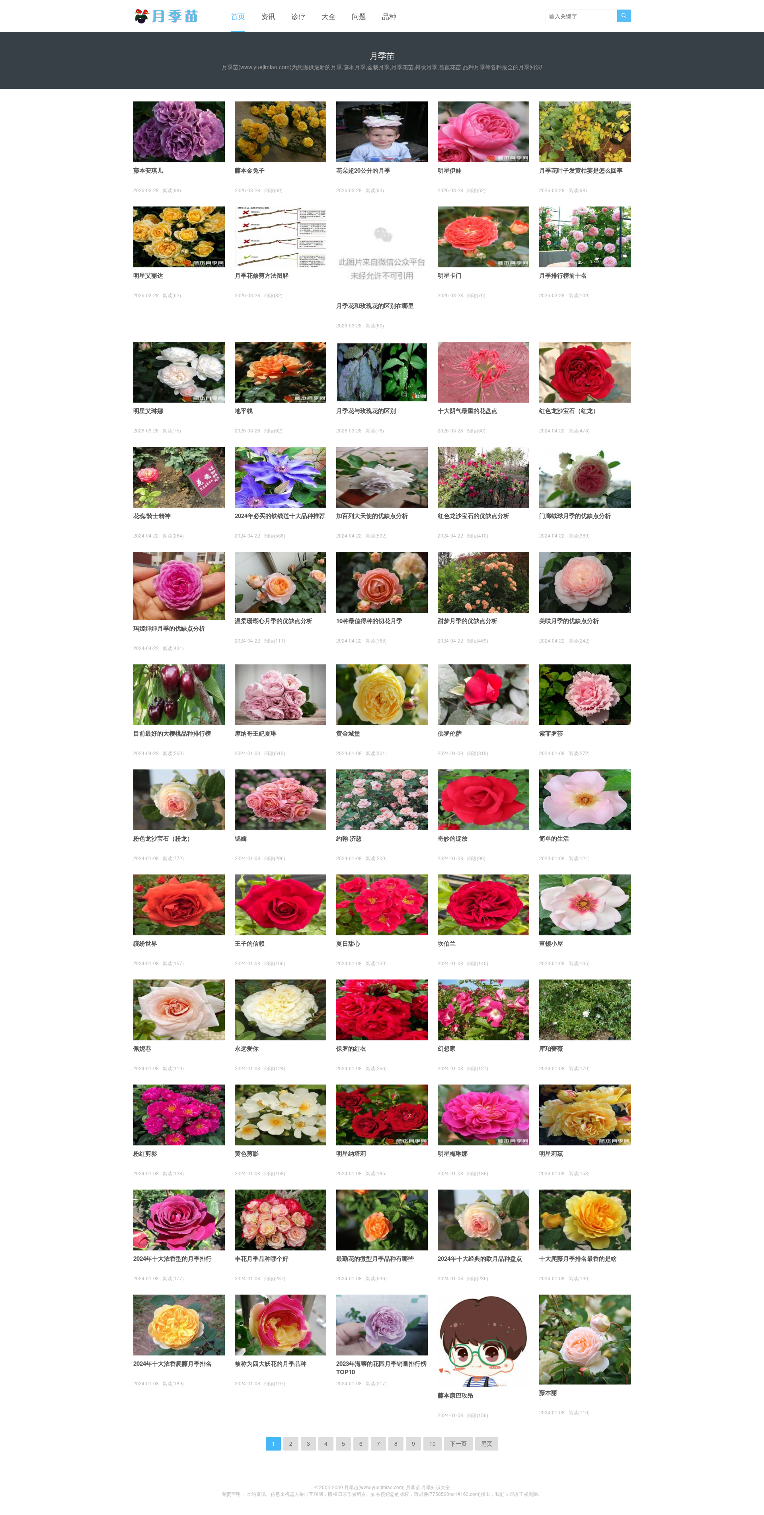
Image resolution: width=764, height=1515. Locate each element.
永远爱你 (247, 1048)
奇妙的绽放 (453, 838)
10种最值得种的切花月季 (369, 620)
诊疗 (298, 16)
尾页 (486, 1443)
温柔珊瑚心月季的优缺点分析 (273, 620)
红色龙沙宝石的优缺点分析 (473, 515)
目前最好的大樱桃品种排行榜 (172, 733)
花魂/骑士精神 (152, 515)
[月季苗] (168, 16)
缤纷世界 (145, 943)
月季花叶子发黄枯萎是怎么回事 (581, 170)
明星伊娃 (450, 170)
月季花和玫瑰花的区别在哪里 (375, 305)
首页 (238, 16)
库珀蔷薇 (551, 1048)
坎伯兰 (447, 943)
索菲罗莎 (551, 733)
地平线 (244, 410)
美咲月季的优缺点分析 (569, 620)
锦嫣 (241, 838)
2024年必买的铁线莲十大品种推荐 (280, 515)
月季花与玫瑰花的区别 (366, 410)
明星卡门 (450, 275)
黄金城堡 (348, 733)
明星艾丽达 (148, 275)
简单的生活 (554, 838)
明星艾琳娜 (148, 410)
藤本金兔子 (250, 170)
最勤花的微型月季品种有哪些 (375, 1258)
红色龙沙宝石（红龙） (569, 410)
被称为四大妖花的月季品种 (270, 1363)
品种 (389, 16)
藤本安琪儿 (148, 170)
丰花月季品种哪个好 (261, 1258)
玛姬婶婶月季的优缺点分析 (169, 628)
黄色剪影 (247, 1153)
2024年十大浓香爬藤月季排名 (172, 1363)
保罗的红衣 (351, 1048)
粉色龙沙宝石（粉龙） (163, 838)
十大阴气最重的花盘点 (467, 410)
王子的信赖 (250, 943)
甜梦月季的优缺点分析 (467, 620)
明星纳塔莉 (351, 1153)
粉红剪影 (145, 1153)
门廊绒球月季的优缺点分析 (575, 515)
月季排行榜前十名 (563, 275)
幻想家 (447, 1048)
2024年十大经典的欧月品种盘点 (480, 1258)
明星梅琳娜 (453, 1153)
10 (432, 1443)
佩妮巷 (142, 1048)
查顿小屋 (551, 943)
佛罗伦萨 (450, 733)
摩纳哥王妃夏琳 (256, 733)
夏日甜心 (348, 943)
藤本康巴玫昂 (456, 1395)
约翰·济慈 (349, 838)
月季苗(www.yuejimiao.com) (374, 1487)
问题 (359, 16)
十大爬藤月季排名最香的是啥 (578, 1258)
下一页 (458, 1443)
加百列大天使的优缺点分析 (372, 515)
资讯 (268, 16)
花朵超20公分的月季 (363, 170)
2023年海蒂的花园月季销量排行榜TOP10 (381, 1367)
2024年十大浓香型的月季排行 (172, 1258)
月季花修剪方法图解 (261, 275)
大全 (329, 16)
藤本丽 (548, 1392)
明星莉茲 (551, 1153)
